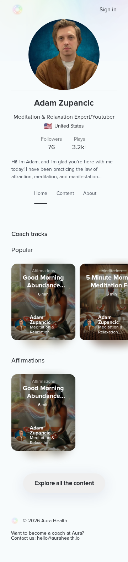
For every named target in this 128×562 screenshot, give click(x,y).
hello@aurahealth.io (58, 538)
